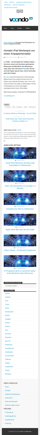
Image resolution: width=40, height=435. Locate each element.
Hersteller (8, 107)
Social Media (9, 355)
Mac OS (7, 341)
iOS (6, 330)
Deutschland (9, 312)
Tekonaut (8, 423)
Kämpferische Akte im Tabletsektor (20, 209)
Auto (6, 301)
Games (7, 323)
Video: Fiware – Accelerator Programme (20, 250)
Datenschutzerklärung (23, 2)
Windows (8, 374)
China (22, 37)
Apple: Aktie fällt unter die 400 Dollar (20, 230)
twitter (18, 11)
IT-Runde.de (9, 412)
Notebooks (24, 33)
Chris (19, 130)
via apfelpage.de (9, 96)
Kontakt (11, 2)
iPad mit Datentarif (19, 5)
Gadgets (14, 33)
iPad (23, 68)
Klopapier (19, 107)
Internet (15, 37)
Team (5, 2)
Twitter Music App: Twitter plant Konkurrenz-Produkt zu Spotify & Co (20, 120)
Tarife (29, 37)
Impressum (7, 5)
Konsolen (8, 337)
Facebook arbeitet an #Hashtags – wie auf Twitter (20, 113)
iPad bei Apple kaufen (10, 7)
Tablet (30, 81)
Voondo (22, 431)
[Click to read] (20, 153)
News (5, 28)
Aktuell (6, 57)
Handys (19, 28)
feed (21, 11)
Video (8, 77)
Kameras (8, 334)
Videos (15, 57)
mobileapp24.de (10, 416)
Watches (6, 33)
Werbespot (32, 107)
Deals (7, 308)
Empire (7, 315)
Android (7, 297)
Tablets (28, 28)
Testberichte (9, 366)
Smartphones (9, 348)
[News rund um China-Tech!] (21, 20)
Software (6, 37)
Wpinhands (28, 431)
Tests (12, 28)
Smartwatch (9, 352)
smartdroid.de (9, 420)
